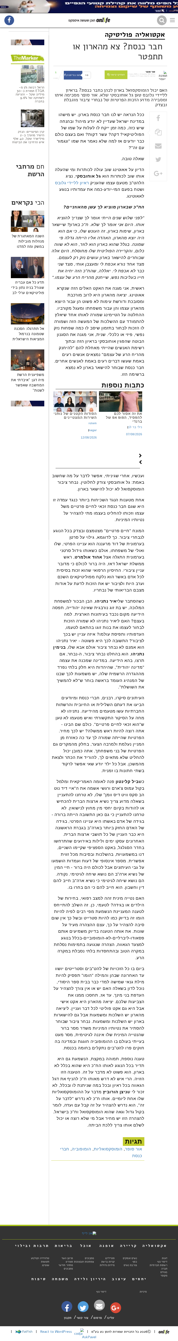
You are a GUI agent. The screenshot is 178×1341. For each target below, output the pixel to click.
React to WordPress (56, 1331)
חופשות (45, 1262)
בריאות (64, 1245)
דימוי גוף (162, 1262)
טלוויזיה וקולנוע (40, 1258)
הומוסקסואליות (108, 1149)
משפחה (60, 1278)
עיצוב (119, 1278)
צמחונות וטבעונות (84, 1262)
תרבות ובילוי (32, 1245)
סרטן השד (67, 1258)
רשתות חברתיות (158, 1265)
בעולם (163, 1272)
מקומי (164, 1276)
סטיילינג (110, 1258)
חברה (164, 1269)
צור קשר (82, 1317)
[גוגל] (115, 1309)
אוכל (86, 1245)
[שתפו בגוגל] (158, 174)
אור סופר (133, 1149)
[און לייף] (89, 1233)
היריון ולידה (90, 1278)
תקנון (67, 1317)
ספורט (69, 1262)
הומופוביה (81, 1149)
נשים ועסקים (130, 1258)
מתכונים (89, 1258)
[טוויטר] (83, 1309)
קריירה (128, 1245)
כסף (134, 1262)
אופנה (107, 1245)
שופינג (45, 1265)
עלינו (110, 1317)
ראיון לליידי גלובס (72, 183)
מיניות (143, 1292)
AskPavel (89, 1337)
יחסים (139, 1278)
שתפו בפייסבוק (74, 75)
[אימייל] (99, 1306)
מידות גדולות (107, 1265)
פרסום (97, 1317)
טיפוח (38, 1278)
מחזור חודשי (66, 1265)
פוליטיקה (118, 34)
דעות (164, 1258)
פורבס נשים (130, 1265)
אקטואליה (150, 34)
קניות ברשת (108, 1262)
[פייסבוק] (67, 1310)
